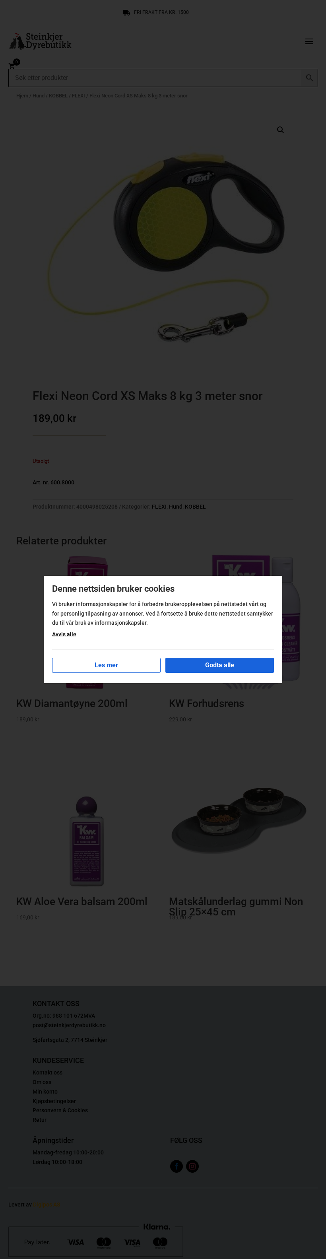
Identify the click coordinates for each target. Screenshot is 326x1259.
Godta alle (219, 665)
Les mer (106, 665)
